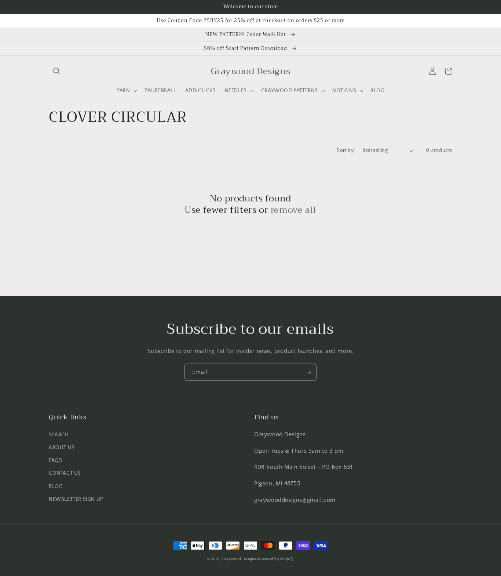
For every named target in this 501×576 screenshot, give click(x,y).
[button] (57, 71)
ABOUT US (62, 448)
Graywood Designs (239, 559)
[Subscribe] (308, 372)
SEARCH (59, 435)
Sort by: (346, 150)
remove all (294, 210)
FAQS (55, 460)
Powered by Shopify (275, 559)
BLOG (55, 486)
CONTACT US (65, 473)
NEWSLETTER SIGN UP (76, 499)
